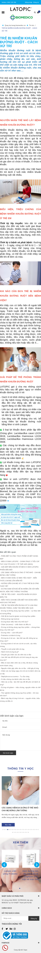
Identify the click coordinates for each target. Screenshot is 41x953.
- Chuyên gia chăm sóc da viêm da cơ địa (15, 655)
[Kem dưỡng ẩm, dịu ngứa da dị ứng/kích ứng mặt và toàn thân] (30, 859)
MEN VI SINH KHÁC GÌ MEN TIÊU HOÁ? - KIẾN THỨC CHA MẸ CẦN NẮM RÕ (20, 809)
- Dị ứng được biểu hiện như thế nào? (14, 622)
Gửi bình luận (8, 753)
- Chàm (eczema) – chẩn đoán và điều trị (15, 624)
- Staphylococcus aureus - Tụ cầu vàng (14, 676)
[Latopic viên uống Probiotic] (10, 859)
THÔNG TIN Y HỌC (20, 768)
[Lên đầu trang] (36, 946)
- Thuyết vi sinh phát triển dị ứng (12, 649)
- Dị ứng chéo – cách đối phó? (11, 633)
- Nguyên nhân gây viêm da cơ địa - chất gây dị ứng (19, 668)
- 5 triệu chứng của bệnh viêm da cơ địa (15, 679)
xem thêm (20, 842)
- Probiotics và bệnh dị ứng (10, 635)
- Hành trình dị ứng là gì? (9, 652)
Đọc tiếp (8, 825)
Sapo (25, 950)
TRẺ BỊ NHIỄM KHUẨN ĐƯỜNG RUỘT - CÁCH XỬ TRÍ (19, 42)
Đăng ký (36, 2)
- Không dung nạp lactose (9, 619)
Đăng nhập (28, 2)
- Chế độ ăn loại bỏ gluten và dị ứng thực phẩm (17, 616)
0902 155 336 (11, 2)
